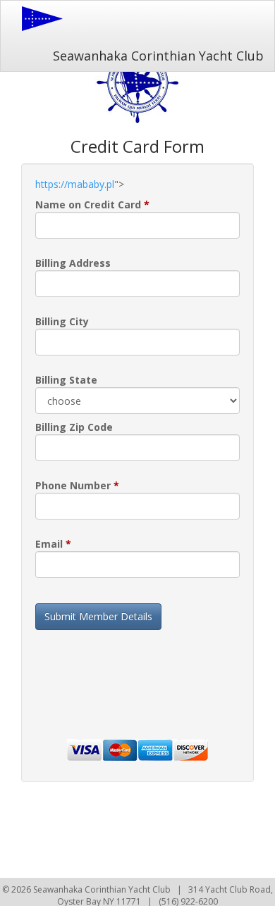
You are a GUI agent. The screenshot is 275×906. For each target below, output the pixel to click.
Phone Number (77, 485)
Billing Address (73, 263)
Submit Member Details (98, 616)
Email (53, 543)
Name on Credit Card (92, 204)
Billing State (66, 379)
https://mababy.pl (74, 184)
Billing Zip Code (74, 427)
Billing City (62, 321)
